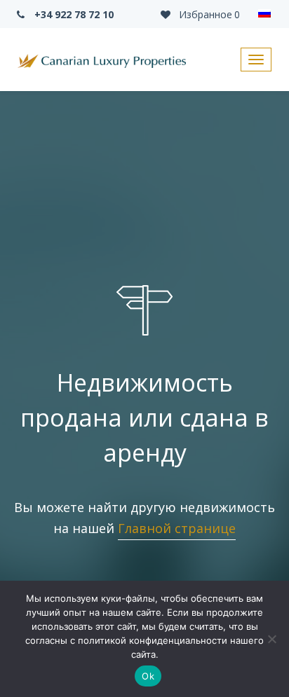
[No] (271, 639)
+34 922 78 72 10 (73, 14)
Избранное (208, 14)
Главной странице (177, 528)
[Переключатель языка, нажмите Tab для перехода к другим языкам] (264, 14)
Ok (148, 676)
